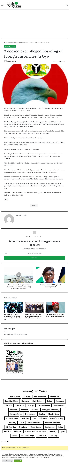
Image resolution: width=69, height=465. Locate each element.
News (13, 46)
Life (34, 418)
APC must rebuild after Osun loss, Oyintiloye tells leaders (55, 315)
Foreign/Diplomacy (50, 410)
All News (12, 42)
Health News (53, 414)
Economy (60, 401)
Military (12, 423)
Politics (7, 431)
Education (20, 405)
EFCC (35, 206)
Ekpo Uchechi (10, 61)
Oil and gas (11, 427)
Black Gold (54, 397)
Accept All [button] (18, 461)
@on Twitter (5, 442)
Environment (59, 405)
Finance (24, 410)
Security (53, 431)
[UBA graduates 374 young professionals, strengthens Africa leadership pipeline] (34, 307)
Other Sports (35, 427)
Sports (14, 436)
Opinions (23, 427)
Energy (31, 405)
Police (60, 427)
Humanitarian (12, 418)
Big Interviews (40, 397)
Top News (41, 436)
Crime (49, 401)
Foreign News (16, 414)
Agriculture (15, 397)
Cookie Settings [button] (7, 461)
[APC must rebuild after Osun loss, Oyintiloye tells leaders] (55, 307)
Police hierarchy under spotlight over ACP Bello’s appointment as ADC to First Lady (13, 317)
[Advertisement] (34, 24)
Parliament (49, 427)
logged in (13, 334)
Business (25, 401)
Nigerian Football (52, 423)
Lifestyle (43, 418)
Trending (53, 436)
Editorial (8, 405)
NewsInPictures (34, 423)
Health (42, 414)
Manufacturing (56, 418)
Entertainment (44, 405)
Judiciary (25, 418)
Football (34, 410)
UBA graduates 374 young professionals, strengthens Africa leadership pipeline (33, 316)
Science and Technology (35, 431)
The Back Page (27, 436)
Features (14, 410)
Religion (17, 431)
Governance (30, 414)
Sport (62, 431)
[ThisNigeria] (14, 4)
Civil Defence (37, 401)
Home (7, 42)
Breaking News (11, 401)
